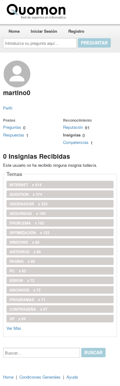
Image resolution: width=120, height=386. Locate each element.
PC (18, 271)
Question (26, 194)
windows (24, 242)
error (22, 280)
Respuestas (13, 135)
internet (26, 184)
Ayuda (72, 377)
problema (27, 223)
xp (18, 318)
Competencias (76, 142)
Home (14, 31)
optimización (30, 232)
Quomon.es (87, 10)
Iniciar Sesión (44, 31)
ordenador (29, 204)
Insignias (72, 135)
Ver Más (13, 327)
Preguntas (12, 127)
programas (28, 299)
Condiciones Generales (40, 377)
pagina (22, 261)
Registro (76, 31)
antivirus (25, 251)
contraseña (28, 309)
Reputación (73, 127)
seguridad (28, 213)
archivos (25, 290)
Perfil (7, 108)
